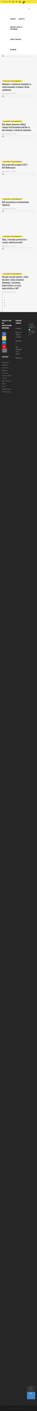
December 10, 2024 (9, 292)
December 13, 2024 (9, 246)
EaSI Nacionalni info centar (19, 350)
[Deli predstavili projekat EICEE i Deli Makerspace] (18, 147)
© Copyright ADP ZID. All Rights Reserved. (18, 1408)
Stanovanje (19, 342)
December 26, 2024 (9, 93)
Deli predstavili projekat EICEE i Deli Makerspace (15, 166)
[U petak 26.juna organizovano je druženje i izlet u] (31, 1006)
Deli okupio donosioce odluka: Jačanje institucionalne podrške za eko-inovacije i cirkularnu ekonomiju (16, 127)
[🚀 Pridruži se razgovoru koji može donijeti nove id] (31, 498)
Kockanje (18, 328)
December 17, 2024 (9, 171)
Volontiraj (19, 358)
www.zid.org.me (6, 392)
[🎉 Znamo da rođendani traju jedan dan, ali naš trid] (31, 1331)
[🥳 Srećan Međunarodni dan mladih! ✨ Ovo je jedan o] (31, 396)
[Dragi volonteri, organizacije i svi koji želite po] (31, 730)
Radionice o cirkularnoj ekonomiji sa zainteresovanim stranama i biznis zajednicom (16, 86)
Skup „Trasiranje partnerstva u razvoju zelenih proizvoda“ (14, 241)
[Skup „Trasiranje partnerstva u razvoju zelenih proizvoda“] (18, 222)
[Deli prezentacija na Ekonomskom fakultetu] (18, 185)
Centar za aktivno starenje (19, 334)
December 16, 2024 (9, 209)
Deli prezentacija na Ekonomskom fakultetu (15, 203)
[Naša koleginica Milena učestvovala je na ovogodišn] (31, 1186)
